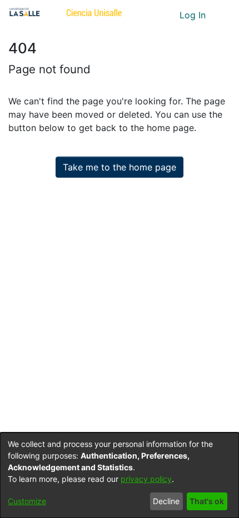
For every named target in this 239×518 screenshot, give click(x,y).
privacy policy (146, 479)
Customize (27, 501)
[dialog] (119, 475)
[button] (150, 15)
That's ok (207, 501)
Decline (166, 501)
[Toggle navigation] (222, 15)
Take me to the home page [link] (119, 167)
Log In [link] (193, 15)
